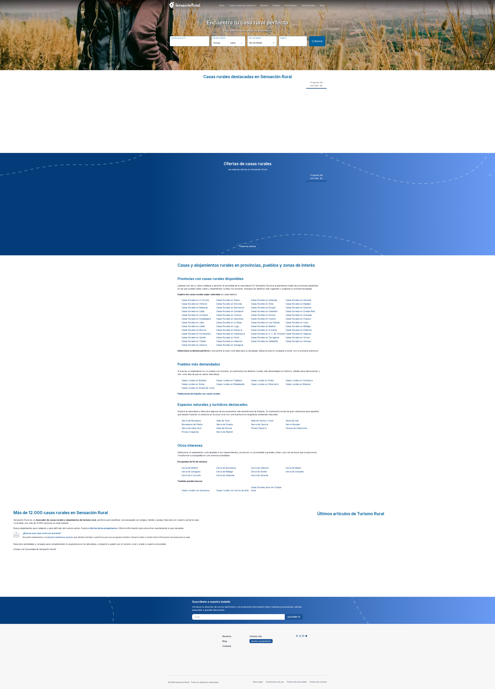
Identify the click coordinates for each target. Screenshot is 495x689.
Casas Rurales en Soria (227, 337)
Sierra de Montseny (191, 420)
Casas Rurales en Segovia (298, 333)
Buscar (319, 41)
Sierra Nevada (293, 424)
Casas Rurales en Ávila (262, 304)
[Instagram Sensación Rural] (300, 635)
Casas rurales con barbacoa (195, 490)
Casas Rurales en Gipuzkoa (229, 318)
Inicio (222, 5)
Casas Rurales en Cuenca (228, 315)
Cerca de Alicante (259, 475)
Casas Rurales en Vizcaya (298, 341)
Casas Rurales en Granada (299, 315)
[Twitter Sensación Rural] (306, 635)
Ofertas (276, 5)
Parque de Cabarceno (296, 428)
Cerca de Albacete (225, 475)
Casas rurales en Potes (262, 380)
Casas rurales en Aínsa (193, 384)
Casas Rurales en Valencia (229, 341)
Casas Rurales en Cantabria (229, 311)
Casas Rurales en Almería (194, 304)
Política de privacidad (297, 682)
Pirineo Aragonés (190, 432)
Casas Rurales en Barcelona (230, 307)
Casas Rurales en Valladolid (264, 341)
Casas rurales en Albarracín (265, 384)
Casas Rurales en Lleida (193, 326)
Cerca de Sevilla (259, 471)
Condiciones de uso (275, 682)
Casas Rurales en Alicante (298, 300)
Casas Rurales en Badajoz (298, 304)
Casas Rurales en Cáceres (298, 307)
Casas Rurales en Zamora (194, 345)
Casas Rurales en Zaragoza (229, 345)
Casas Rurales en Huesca (298, 318)
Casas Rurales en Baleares (195, 307)
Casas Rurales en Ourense (264, 330)
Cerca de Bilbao (293, 468)
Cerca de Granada (294, 471)
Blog (322, 5)
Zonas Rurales (308, 5)
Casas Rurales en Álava (228, 300)
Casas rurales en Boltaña (194, 380)
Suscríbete (293, 617)
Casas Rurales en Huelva (263, 318)
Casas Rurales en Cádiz (193, 311)
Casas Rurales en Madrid (263, 326)
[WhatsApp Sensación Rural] (303, 635)
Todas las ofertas (247, 246)
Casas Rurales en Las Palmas (265, 322)
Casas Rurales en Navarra (229, 330)
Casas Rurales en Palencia (299, 330)
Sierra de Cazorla (259, 424)
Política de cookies (318, 682)
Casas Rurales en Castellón (264, 311)
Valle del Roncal (224, 428)
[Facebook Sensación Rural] (297, 635)
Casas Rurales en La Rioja (229, 322)
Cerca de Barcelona (226, 468)
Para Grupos (291, 5)
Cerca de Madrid (190, 468)
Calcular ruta (255, 636)
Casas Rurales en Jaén (193, 322)
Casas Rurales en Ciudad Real (300, 311)
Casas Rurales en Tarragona (265, 337)
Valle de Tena (222, 420)
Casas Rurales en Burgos (263, 307)
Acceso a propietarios (261, 641)
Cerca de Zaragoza (191, 471)
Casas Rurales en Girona (263, 315)
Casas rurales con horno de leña (232, 490)
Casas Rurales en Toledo (194, 341)
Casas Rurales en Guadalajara (196, 318)
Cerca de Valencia (260, 468)
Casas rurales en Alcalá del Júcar (198, 388)
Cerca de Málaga (224, 471)
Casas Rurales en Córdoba (195, 315)
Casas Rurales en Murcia (194, 330)
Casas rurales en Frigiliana (229, 380)
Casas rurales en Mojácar (298, 384)
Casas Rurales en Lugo (227, 326)
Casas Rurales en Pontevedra (196, 333)
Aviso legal (258, 682)
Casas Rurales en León (297, 322)
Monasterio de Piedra (192, 424)
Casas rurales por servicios (242, 5)
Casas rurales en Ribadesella (230, 384)
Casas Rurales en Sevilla (194, 337)
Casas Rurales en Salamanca (230, 333)
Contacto (226, 646)
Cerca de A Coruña (191, 475)
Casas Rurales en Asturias (229, 304)
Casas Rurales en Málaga (298, 326)
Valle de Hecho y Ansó (262, 420)
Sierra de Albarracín (192, 428)
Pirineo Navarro (259, 428)
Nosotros (226, 636)
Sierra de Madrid (224, 432)
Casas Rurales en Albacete (264, 300)
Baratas (264, 5)
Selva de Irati (292, 420)
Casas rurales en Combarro (299, 380)
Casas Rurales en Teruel (298, 337)
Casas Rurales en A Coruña (195, 300)
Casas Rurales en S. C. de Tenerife (268, 333)
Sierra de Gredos (224, 424)
